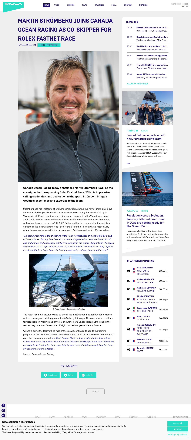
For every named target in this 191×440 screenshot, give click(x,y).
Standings (99, 5)
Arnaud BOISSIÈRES (146, 325)
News (46, 5)
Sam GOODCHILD (145, 267)
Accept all (177, 423)
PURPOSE (127, 5)
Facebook (52, 375)
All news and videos (137, 83)
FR (187, 6)
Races (56, 5)
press (186, 4)
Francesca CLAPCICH (147, 308)
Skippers (70, 5)
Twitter (71, 375)
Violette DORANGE (145, 279)
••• (128, 163)
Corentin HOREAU (145, 348)
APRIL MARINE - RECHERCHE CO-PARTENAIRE (144, 331)
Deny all (177, 429)
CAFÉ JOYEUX (143, 319)
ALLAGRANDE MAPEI (146, 291)
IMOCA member (176, 4)
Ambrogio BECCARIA (146, 288)
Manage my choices (177, 434)
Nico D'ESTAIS (143, 316)
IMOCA (114, 5)
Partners (143, 5)
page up (95, 392)
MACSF (140, 351)
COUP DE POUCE (144, 343)
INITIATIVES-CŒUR (145, 282)
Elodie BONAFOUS (145, 296)
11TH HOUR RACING (145, 311)
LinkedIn (89, 375)
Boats (84, 5)
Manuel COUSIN (144, 339)
